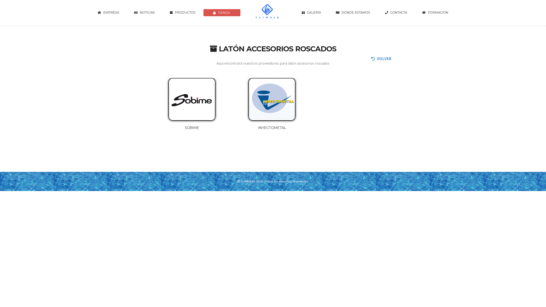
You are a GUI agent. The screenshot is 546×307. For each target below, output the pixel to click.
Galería (314, 12)
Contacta (398, 12)
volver (384, 58)
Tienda (224, 13)
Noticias (147, 12)
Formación (438, 12)
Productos (185, 12)
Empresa (111, 12)
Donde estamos (355, 12)
